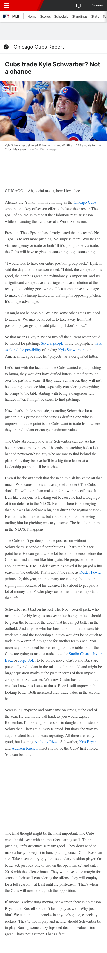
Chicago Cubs (85, 202)
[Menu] (6, 5)
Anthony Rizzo (46, 741)
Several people (52, 343)
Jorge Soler (27, 660)
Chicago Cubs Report (39, 47)
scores (97, 5)
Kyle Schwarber (71, 349)
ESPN (27, 5)
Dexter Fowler (90, 572)
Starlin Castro (79, 653)
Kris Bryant (88, 741)
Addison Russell (25, 748)
